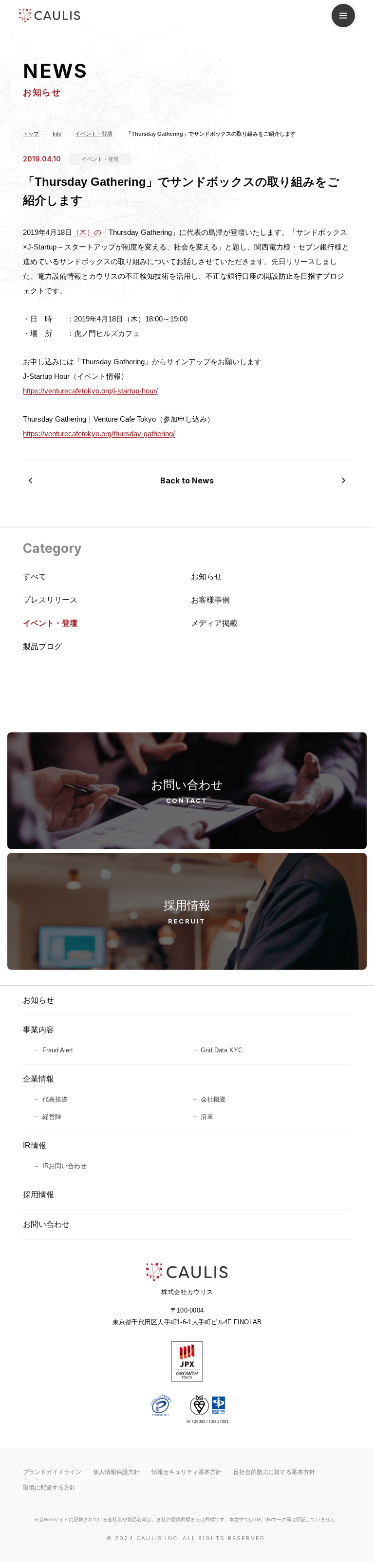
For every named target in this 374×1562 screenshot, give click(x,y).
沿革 (207, 1116)
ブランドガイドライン (52, 1472)
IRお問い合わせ (64, 1166)
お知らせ (38, 1000)
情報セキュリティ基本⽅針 (186, 1472)
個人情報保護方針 (116, 1472)
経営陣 (51, 1116)
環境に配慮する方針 (49, 1487)
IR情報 (34, 1145)
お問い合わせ (46, 1224)
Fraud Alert (57, 1050)
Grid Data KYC (222, 1050)
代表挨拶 (55, 1099)
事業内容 (38, 1030)
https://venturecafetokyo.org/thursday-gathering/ (99, 433)
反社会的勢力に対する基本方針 (274, 1472)
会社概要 (213, 1099)
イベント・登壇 (100, 159)
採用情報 (38, 1194)
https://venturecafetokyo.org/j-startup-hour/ (90, 391)
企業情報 (38, 1079)
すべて (34, 576)
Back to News (187, 480)
